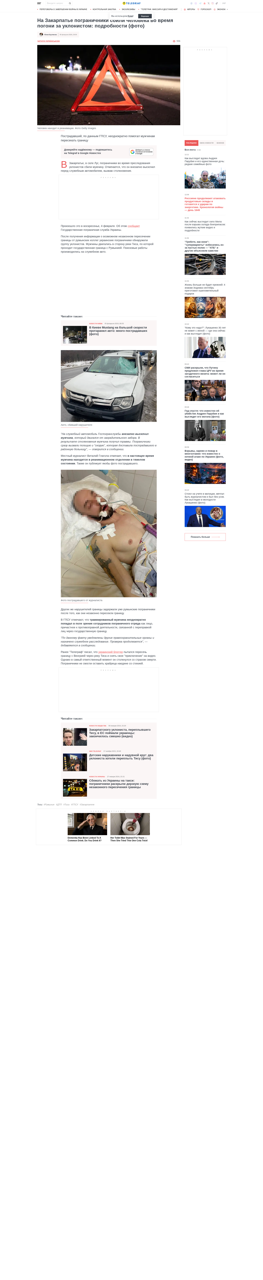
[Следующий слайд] (227, 9)
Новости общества (97, 726)
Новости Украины (97, 776)
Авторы (191, 9)
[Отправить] (70, 3)
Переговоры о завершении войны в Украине (63, 9)
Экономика (223, 9)
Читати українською (48, 41)
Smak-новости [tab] (207, 143)
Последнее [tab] (191, 143)
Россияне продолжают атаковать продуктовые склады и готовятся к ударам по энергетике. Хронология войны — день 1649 (205, 204)
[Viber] (195, 3)
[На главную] (131, 3)
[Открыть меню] (39, 3)
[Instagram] (213, 3)
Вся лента (190, 150)
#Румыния (49, 804)
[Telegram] (200, 3)
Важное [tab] (220, 143)
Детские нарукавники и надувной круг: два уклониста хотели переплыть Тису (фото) (121, 757)
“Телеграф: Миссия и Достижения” (159, 9)
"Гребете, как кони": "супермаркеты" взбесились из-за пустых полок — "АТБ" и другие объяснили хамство (204, 246)
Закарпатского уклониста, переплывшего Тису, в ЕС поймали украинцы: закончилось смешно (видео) (120, 733)
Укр (224, 3)
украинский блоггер (110, 651)
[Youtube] (204, 3)
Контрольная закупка (104, 9)
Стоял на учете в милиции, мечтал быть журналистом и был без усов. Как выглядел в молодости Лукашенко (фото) (205, 498)
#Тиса (66, 804)
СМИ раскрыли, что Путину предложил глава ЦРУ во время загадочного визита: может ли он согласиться (205, 372)
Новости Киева (95, 323)
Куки (130, 16)
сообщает (134, 225)
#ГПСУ (74, 804)
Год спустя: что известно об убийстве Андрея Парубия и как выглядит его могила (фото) (204, 413)
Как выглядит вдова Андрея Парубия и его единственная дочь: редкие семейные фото (205, 161)
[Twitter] (209, 3)
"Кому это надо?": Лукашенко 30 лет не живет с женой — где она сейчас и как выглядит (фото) (205, 330)
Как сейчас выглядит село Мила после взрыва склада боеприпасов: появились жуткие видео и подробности (205, 226)
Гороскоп (206, 9)
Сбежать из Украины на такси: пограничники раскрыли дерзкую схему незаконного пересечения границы (118, 784)
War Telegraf (95, 751)
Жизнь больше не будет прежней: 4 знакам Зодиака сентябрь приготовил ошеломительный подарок (205, 289)
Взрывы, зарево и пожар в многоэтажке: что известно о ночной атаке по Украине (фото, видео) (204, 455)
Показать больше (200, 537)
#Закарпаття (87, 804)
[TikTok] (217, 3)
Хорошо (145, 16)
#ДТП (59, 804)
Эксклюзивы (128, 9)
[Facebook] (191, 3)
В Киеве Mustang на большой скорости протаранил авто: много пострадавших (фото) (118, 331)
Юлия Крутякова (50, 34)
